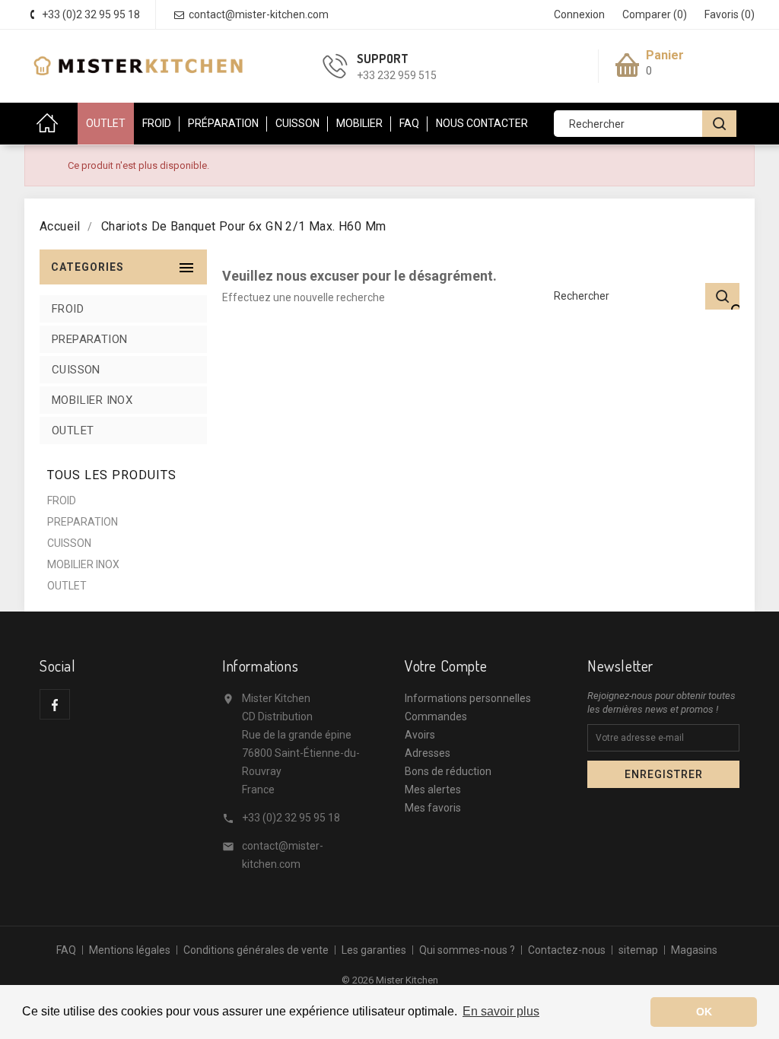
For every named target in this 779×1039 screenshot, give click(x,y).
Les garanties (374, 950)
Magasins (694, 950)
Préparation (223, 123)
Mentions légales (129, 950)
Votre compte (446, 665)
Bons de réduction (448, 771)
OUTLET (106, 123)
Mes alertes (433, 789)
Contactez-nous (567, 950)
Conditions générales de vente (256, 950)
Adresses (427, 753)
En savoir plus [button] (501, 1011)
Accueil (51, 124)
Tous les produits (111, 475)
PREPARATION (89, 339)
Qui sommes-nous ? (467, 950)
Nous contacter (482, 123)
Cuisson (297, 123)
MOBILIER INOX (92, 400)
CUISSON (76, 370)
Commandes (436, 716)
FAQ (409, 123)
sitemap (638, 950)
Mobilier (359, 123)
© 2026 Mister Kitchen (390, 980)
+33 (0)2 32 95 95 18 (291, 818)
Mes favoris (433, 808)
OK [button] (704, 1012)
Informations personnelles (468, 698)
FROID (68, 309)
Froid (156, 123)
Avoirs (420, 735)
